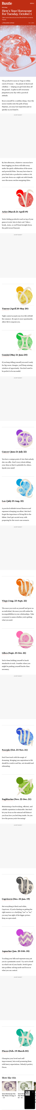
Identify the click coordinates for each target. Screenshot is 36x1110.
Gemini (5, 354)
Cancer (5, 451)
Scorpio (6, 749)
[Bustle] (7, 3)
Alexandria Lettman (8, 23)
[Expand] (26, 1092)
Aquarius (6, 951)
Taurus (5, 308)
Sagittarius (7, 799)
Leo (4, 501)
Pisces (5, 1050)
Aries (4, 211)
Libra (5, 652)
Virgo (5, 600)
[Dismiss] (32, 1092)
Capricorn (7, 898)
